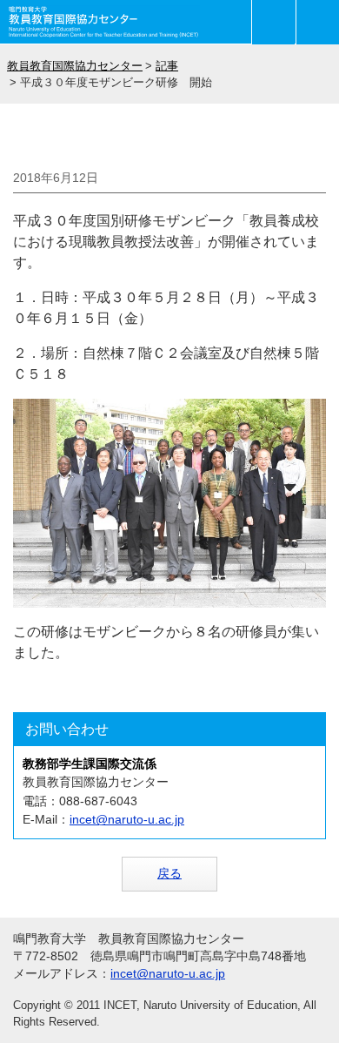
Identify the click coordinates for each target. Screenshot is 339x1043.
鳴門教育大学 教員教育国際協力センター (104, 22)
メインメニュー (317, 22)
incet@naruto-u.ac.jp (127, 819)
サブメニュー (273, 22)
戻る (169, 873)
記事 (167, 65)
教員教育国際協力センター (75, 65)
